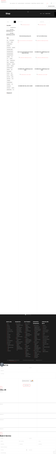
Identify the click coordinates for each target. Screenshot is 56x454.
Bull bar (8, 42)
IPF (8, 349)
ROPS (11, 73)
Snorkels (27, 349)
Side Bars (27, 328)
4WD (7, 40)
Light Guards (36, 355)
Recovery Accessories (9, 67)
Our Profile (8, 326)
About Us (8, 325)
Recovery (26, 337)
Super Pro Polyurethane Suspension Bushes (19, 346)
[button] (42, 1)
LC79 (7, 58)
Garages (44, 333)
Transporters (44, 328)
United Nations (45, 340)
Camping (12, 42)
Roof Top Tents (28, 335)
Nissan (8, 62)
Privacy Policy (11, 361)
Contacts (8, 339)
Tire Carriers (36, 357)
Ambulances (36, 343)
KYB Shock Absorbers (19, 336)
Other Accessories (28, 356)
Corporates (44, 325)
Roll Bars (36, 336)
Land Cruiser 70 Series (10, 49)
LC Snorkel (11, 58)
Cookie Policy (14, 361)
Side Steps (27, 329)
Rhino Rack (8, 69)
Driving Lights (27, 345)
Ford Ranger (8, 45)
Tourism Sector (45, 327)
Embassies (44, 350)
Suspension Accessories (19, 341)
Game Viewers (36, 346)
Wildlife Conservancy (45, 351)
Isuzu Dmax (13, 47)
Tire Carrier (8, 84)
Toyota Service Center (10, 331)
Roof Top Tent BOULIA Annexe (42, 36)
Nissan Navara (12, 62)
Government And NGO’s (46, 336)
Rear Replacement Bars (38, 329)
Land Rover (8, 56)
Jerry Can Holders (37, 354)
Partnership (8, 343)
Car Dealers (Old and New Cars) (46, 348)
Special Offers (9, 342)
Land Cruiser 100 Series (10, 51)
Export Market (44, 342)
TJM (12, 84)
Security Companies (45, 331)
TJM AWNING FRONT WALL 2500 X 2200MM (25, 85)
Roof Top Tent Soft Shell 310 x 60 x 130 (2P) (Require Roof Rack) (25, 52)
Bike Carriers (27, 353)
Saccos (44, 334)
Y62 (13, 89)
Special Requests (37, 349)
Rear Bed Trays (37, 356)
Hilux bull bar (9, 47)
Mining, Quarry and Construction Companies (46, 338)
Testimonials (8, 334)
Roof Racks (27, 350)
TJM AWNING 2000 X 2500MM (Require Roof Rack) (25, 69)
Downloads (8, 336)
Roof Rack (8, 73)
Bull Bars (27, 325)
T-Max (12, 78)
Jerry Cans (27, 338)
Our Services (8, 328)
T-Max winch (8, 80)
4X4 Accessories (12, 40)
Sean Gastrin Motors (10, 347)
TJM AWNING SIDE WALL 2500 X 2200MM (42, 85)
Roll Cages (36, 332)
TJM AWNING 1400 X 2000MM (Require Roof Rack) (42, 52)
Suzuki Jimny (8, 78)
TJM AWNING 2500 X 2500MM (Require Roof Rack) (41, 69)
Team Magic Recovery (9, 82)
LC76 (11, 56)
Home (8, 323)
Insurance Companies (46, 330)
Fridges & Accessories (29, 334)
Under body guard (9, 89)
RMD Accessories (9, 71)
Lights (8, 60)
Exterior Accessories (27, 348)
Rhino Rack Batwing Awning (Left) (25, 36)
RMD (11, 69)
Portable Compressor (28, 339)
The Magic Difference (10, 340)
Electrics (26, 344)
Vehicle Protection (27, 323)
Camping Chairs (28, 333)
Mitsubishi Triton (12, 60)
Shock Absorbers (18, 323)
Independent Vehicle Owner (45, 345)
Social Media (8, 337)
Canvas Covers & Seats (38, 351)
